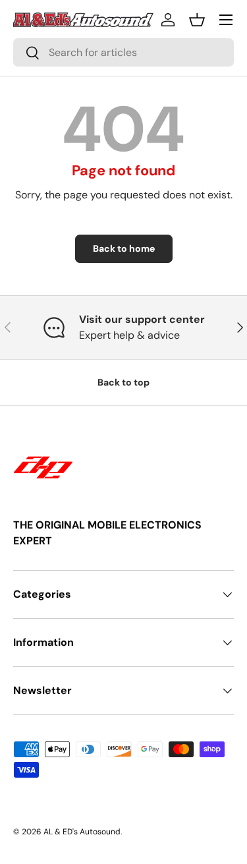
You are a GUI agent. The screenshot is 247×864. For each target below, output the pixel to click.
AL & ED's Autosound (82, 831)
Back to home (124, 248)
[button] (196, 19)
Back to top (123, 382)
